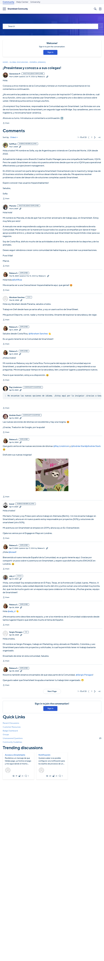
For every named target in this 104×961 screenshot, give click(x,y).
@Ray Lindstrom (61, 446)
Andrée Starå (15, 415)
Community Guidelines (12, 742)
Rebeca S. (41, 77)
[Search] (95, 9)
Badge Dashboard (10, 730)
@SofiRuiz (17, 279)
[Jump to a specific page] (99, 137)
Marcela (12, 206)
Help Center (22, 2)
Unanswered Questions (52, 738)
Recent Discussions (11, 723)
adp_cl (12, 576)
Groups (6, 734)
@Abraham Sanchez (38, 333)
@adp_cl (12, 611)
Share (6, 123)
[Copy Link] (47, 76)
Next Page (52, 691)
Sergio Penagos (15, 632)
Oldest (13, 137)
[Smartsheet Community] (18, 9)
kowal (11, 504)
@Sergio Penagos (84, 674)
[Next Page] (95, 137)
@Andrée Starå (78, 446)
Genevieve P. (14, 74)
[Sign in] (100, 9)
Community (8, 2)
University (35, 2)
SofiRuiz (13, 144)
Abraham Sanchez (17, 297)
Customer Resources (12, 727)
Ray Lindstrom (15, 387)
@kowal (12, 552)
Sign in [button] (50, 52)
